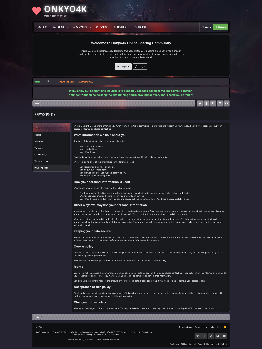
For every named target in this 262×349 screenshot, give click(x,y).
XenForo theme (103, 340)
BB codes (38, 141)
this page (162, 260)
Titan (40, 327)
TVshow (103, 27)
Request (142, 27)
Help (212, 327)
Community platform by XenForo (106, 332)
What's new (81, 27)
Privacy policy (41, 168)
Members (121, 27)
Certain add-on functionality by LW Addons (93, 335)
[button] (67, 27)
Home (44, 27)
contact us (106, 129)
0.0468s (206, 344)
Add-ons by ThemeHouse (142, 332)
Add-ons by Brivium (59, 332)
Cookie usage (40, 154)
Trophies (38, 148)
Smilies (37, 135)
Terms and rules (42, 161)
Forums (60, 27)
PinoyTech (88, 340)
